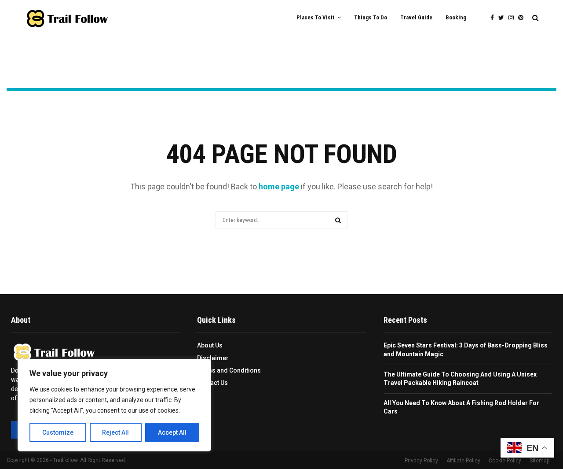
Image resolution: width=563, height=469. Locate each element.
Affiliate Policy (463, 461)
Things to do (370, 17)
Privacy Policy (421, 461)
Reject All (115, 432)
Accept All (172, 432)
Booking (456, 17)
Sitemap (539, 461)
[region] (114, 405)
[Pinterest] (523, 17)
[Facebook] (494, 17)
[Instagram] (513, 17)
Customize (57, 432)
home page (279, 186)
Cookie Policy (505, 461)
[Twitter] (503, 17)
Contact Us (212, 382)
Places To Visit (315, 17)
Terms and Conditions (229, 370)
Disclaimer (213, 358)
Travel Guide (416, 17)
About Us (210, 345)
